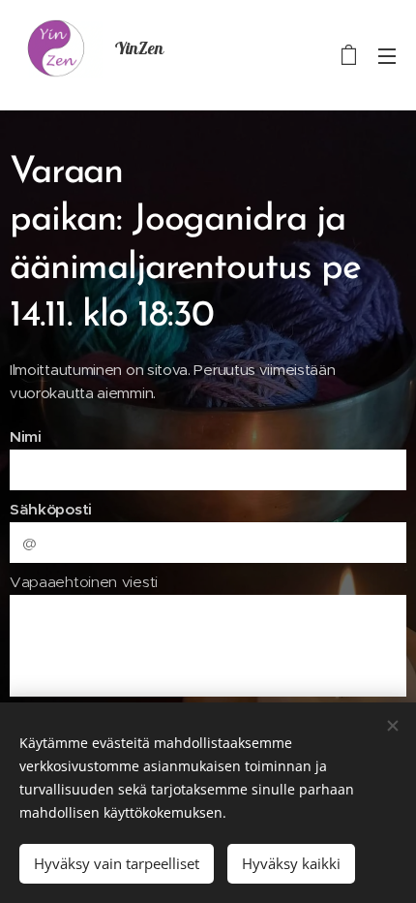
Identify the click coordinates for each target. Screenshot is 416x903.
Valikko (387, 55)
